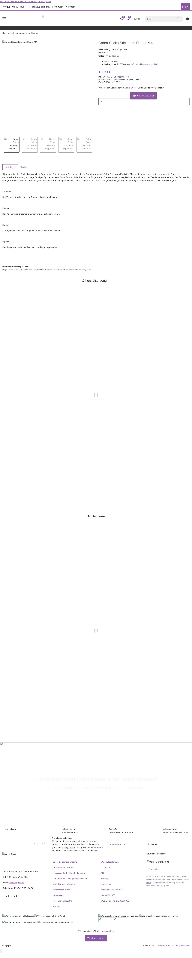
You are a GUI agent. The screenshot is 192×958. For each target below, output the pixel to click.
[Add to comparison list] (169, 101)
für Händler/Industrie (62, 901)
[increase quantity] (100, 108)
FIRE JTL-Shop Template (178, 945)
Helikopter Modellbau (63, 867)
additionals (114, 56)
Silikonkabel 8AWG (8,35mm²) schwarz (21, 483)
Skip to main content (10, 1)
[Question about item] (186, 101)
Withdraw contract (96, 938)
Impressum (106, 884)
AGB (103, 873)
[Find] (180, 19)
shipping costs (123, 77)
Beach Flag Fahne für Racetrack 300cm (22, 719)
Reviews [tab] (24, 167)
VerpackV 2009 (108, 895)
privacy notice (68, 847)
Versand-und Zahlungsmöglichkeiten (70, 878)
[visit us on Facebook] (37, 843)
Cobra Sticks (130, 88)
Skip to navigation (42, 1)
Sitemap (105, 878)
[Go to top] (1, 951)
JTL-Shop (159, 945)
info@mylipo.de (16, 882)
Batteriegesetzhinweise (112, 889)
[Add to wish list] (177, 101)
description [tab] (10, 167)
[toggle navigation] (4, 19)
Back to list (7, 33)
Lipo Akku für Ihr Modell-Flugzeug (69, 873)
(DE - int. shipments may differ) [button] (144, 64)
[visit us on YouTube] (40, 843)
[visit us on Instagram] (43, 843)
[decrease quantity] (100, 95)
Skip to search (27, 1)
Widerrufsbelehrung (110, 862)
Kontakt (56, 906)
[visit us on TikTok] (46, 843)
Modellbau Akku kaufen (64, 884)
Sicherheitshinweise (62, 889)
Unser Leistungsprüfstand (65, 862)
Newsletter (58, 895)
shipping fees (108, 931)
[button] (177, 7)
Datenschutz (107, 867)
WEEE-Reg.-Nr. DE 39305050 (115, 901)
